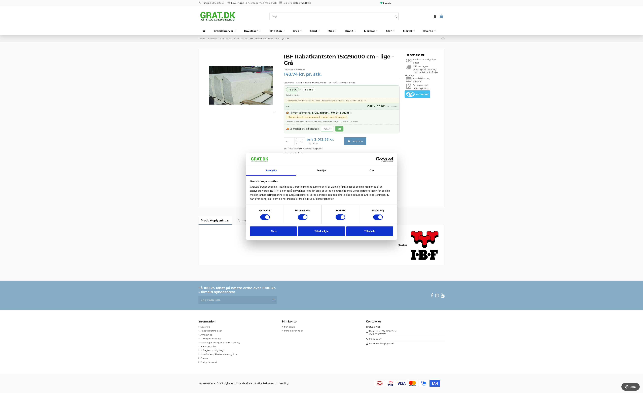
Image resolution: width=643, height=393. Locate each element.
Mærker (402, 245)
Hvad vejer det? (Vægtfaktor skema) (220, 342)
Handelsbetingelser (211, 330)
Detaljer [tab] (321, 170)
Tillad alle (369, 231)
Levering (205, 326)
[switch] (302, 217)
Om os (204, 358)
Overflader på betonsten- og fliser (219, 354)
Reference (290, 69)
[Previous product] (442, 38)
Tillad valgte (321, 231)
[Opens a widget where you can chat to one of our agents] (630, 387)
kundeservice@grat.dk (381, 343)
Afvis (273, 231)
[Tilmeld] (274, 300)
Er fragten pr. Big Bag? (212, 350)
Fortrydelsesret (208, 362)
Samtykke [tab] (271, 170)
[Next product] (444, 38)
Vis (339, 128)
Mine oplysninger (293, 330)
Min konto (289, 326)
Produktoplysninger (215, 220)
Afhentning (206, 334)
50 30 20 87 (375, 338)
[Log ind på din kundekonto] (435, 16)
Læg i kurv (357, 141)
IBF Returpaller (208, 346)
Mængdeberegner (210, 338)
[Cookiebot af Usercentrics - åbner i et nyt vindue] (378, 159)
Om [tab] (372, 170)
